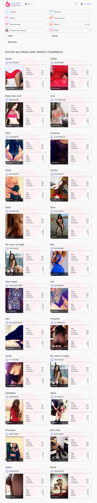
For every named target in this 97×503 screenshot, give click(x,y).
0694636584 (59, 248)
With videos (12, 42)
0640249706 (14, 174)
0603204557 (14, 397)
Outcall (54, 36)
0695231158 (14, 100)
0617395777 (59, 397)
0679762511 (59, 211)
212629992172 (60, 137)
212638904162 (60, 323)
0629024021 (14, 248)
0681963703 (59, 471)
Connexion (88, 4)
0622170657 (59, 434)
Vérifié (10, 36)
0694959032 (59, 285)
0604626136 (14, 471)
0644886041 (14, 137)
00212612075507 (15, 285)
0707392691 (14, 63)
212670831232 (60, 100)
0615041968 (14, 211)
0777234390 (14, 360)
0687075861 (14, 434)
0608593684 (59, 63)
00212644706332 (15, 323)
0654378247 (59, 174)
